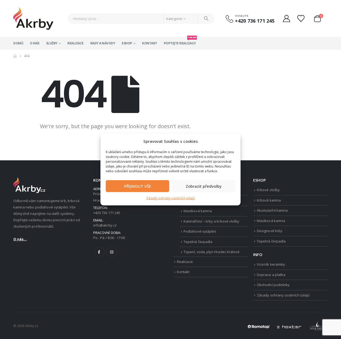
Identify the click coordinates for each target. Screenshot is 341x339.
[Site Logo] (33, 18)
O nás (34, 43)
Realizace (75, 43)
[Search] (206, 18)
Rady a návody (102, 43)
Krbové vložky (268, 189)
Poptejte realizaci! (180, 41)
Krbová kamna (269, 200)
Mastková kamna (198, 210)
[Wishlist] (301, 18)
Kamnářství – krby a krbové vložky (211, 221)
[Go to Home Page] (15, 56)
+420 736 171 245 (254, 21)
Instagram (111, 252)
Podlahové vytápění (200, 231)
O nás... (20, 239)
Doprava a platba (271, 274)
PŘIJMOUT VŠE (137, 186)
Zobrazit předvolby (204, 186)
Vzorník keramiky (271, 264)
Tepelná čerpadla (198, 241)
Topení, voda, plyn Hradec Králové (211, 251)
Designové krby (269, 230)
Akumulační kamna (272, 210)
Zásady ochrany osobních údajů (170, 198)
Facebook (99, 252)
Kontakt (149, 43)
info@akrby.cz (105, 225)
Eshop (127, 43)
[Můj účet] (286, 18)
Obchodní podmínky (273, 284)
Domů (18, 43)
